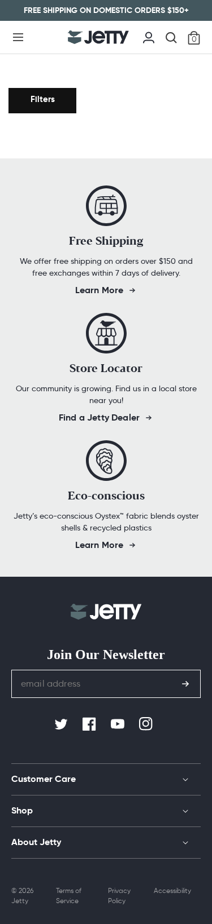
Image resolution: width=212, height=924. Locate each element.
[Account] (148, 36)
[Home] (98, 37)
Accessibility (172, 890)
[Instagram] (147, 724)
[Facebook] (90, 724)
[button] (18, 37)
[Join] (185, 683)
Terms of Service (68, 895)
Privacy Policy (119, 895)
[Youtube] (119, 724)
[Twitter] (62, 724)
